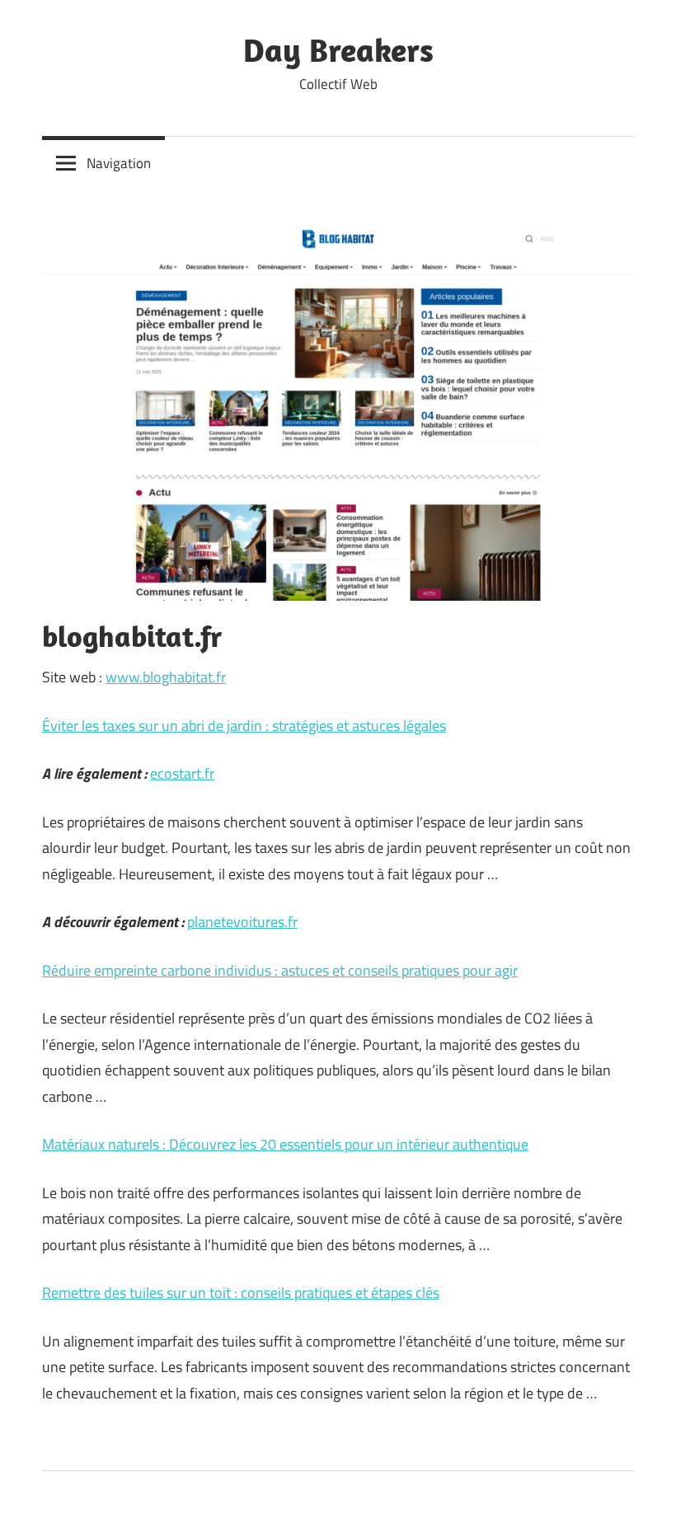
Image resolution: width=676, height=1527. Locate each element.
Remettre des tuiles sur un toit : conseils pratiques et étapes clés (240, 1292)
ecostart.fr (182, 773)
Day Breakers (338, 49)
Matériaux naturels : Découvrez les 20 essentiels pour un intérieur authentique (285, 1144)
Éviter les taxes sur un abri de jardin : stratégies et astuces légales (244, 725)
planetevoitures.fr (242, 922)
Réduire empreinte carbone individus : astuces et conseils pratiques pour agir (280, 970)
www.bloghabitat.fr (166, 677)
